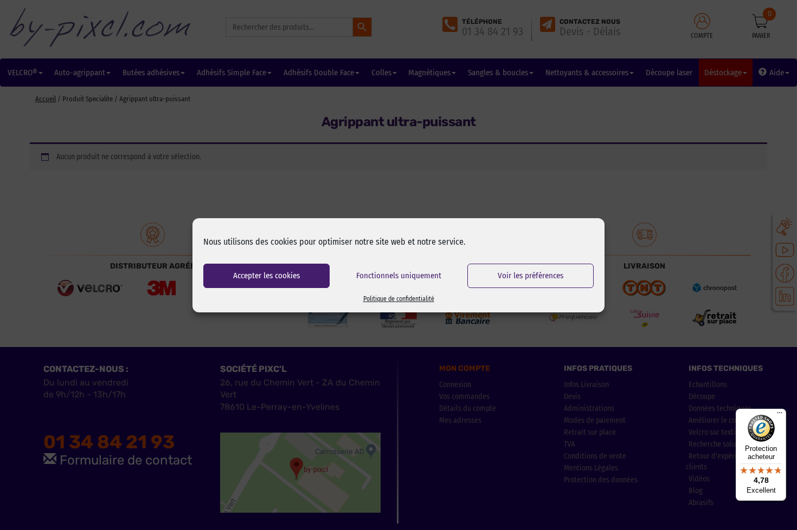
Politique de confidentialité (398, 299)
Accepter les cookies (266, 275)
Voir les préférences (530, 275)
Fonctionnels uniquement (398, 275)
